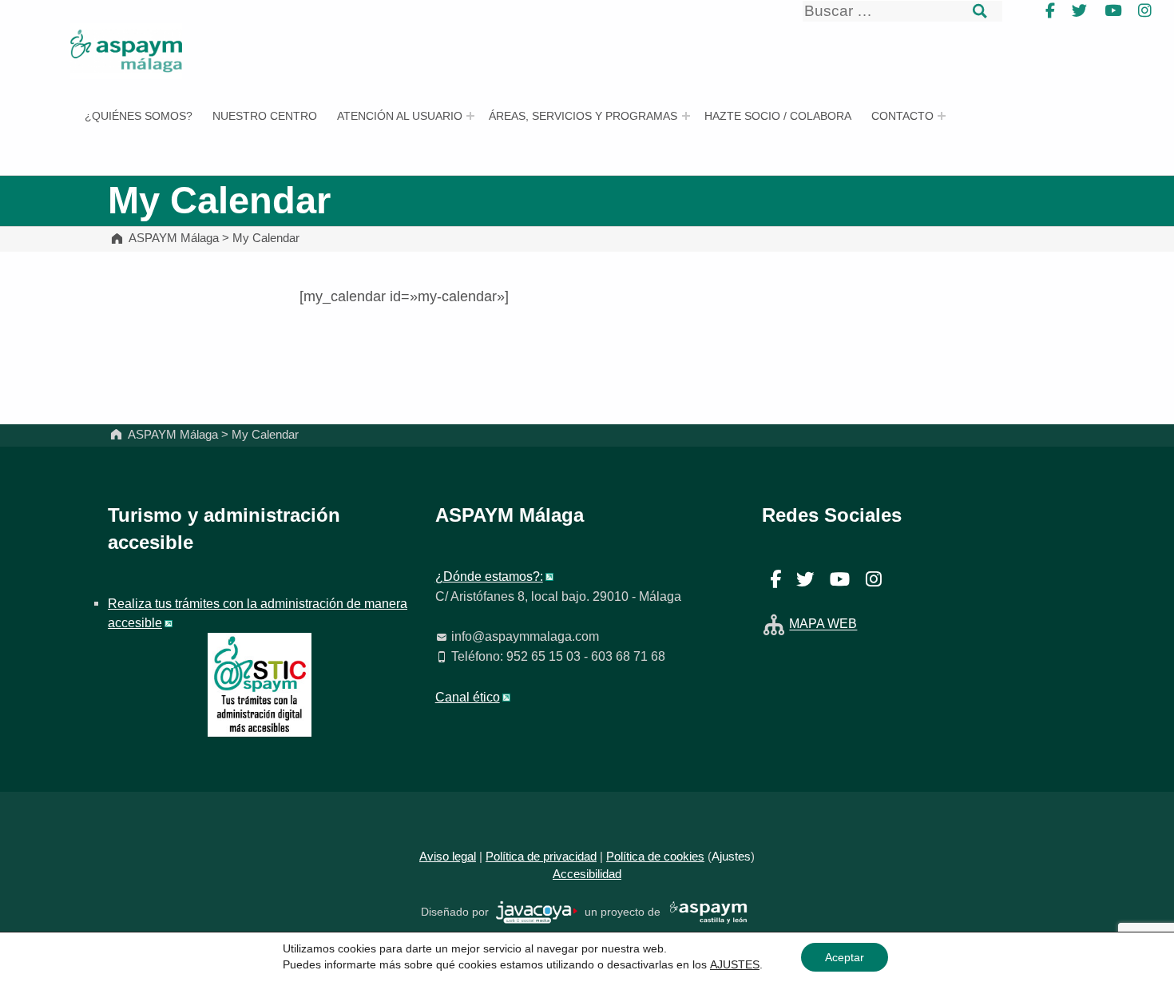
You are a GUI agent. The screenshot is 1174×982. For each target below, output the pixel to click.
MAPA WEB (823, 624)
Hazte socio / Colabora (777, 115)
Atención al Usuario (399, 115)
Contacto (902, 115)
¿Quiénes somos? (138, 115)
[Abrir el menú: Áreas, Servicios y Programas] (686, 116)
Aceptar (844, 957)
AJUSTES (735, 964)
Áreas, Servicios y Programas (583, 115)
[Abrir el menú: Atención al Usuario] (470, 116)
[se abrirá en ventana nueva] (537, 911)
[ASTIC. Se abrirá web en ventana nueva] (259, 683)
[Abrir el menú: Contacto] (942, 116)
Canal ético (467, 697)
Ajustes (731, 856)
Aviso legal (447, 856)
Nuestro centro (264, 115)
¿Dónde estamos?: (489, 576)
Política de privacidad (541, 856)
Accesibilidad (587, 874)
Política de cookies (655, 856)
